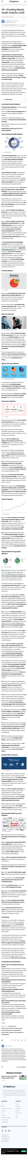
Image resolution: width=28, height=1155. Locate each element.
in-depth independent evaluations (10, 24)
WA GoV (19, 1030)
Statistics (6, 4)
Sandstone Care (13, 1032)
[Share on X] (7, 17)
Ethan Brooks (9, 20)
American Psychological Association (10, 1028)
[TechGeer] (14, 1)
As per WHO (6, 570)
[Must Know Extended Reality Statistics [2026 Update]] (23, 1077)
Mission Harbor (5, 1032)
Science (10, 4)
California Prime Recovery (7, 1030)
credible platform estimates (14, 574)
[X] (5, 1131)
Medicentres (20, 1032)
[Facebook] (2, 1131)
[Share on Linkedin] (10, 17)
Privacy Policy (10, 1151)
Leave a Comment (21, 1067)
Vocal (20, 1028)
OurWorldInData (5, 1034)
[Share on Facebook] (5, 17)
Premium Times (12, 1026)
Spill (15, 1030)
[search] (25, 1)
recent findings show (17, 623)
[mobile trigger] (2, 1)
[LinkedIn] (9, 1131)
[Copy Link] (12, 17)
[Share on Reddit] (21, 1040)
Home (2, 4)
